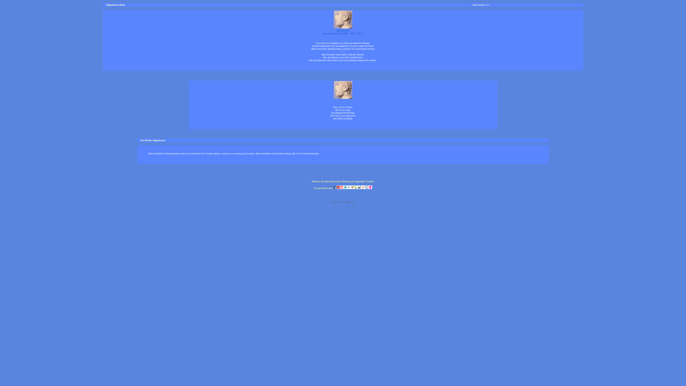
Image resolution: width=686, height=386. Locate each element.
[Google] (367, 188)
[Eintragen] (352, 188)
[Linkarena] (356, 188)
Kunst (342, 110)
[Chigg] (370, 188)
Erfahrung (339, 116)
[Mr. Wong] (338, 188)
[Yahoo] (363, 188)
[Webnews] (342, 188)
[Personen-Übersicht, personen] (337, 202)
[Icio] (345, 188)
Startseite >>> (481, 5)
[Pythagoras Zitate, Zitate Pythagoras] (349, 202)
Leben (341, 107)
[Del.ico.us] (359, 188)
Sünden (353, 46)
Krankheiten (323, 43)
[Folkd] (349, 188)
